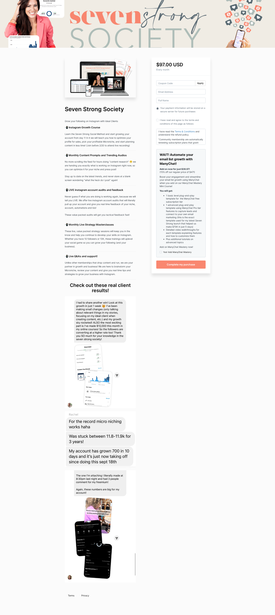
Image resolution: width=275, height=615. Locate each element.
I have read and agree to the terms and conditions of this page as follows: (179, 122)
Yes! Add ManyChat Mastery (177, 252)
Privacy (85, 595)
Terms (71, 595)
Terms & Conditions (185, 131)
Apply (200, 83)
